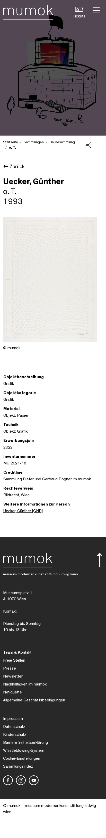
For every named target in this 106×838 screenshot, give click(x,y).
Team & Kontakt (17, 652)
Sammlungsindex (18, 766)
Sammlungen (34, 142)
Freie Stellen (14, 660)
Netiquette (12, 692)
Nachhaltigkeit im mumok (25, 684)
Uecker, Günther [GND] (23, 511)
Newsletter (13, 676)
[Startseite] (28, 11)
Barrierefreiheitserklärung (25, 742)
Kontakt (10, 611)
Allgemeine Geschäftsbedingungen (34, 700)
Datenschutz (14, 727)
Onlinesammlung (62, 142)
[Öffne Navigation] (96, 10)
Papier (23, 415)
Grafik (8, 399)
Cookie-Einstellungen (21, 758)
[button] (78, 13)
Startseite (10, 142)
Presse (9, 668)
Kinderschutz (14, 734)
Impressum (13, 719)
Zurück (17, 166)
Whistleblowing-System (23, 750)
